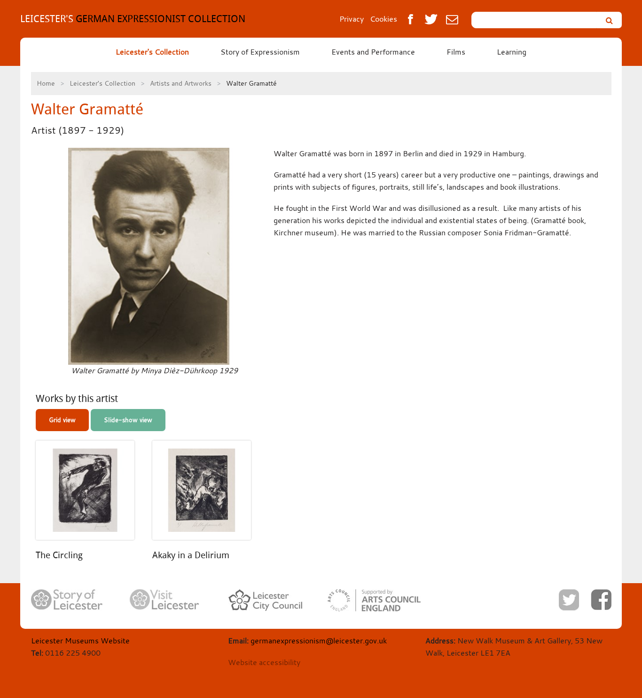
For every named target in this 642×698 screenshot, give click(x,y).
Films (455, 52)
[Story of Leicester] (66, 599)
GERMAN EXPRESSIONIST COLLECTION (132, 18)
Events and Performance (373, 52)
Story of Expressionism (260, 52)
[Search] (609, 20)
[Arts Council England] (374, 600)
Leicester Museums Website (80, 640)
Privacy (351, 19)
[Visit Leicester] (164, 599)
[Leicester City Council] (265, 600)
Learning (511, 52)
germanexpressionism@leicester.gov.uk (319, 640)
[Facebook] (601, 599)
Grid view (62, 420)
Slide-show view (128, 420)
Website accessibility (264, 662)
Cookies (383, 19)
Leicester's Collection (152, 52)
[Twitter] (569, 599)
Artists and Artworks (180, 83)
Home (46, 83)
